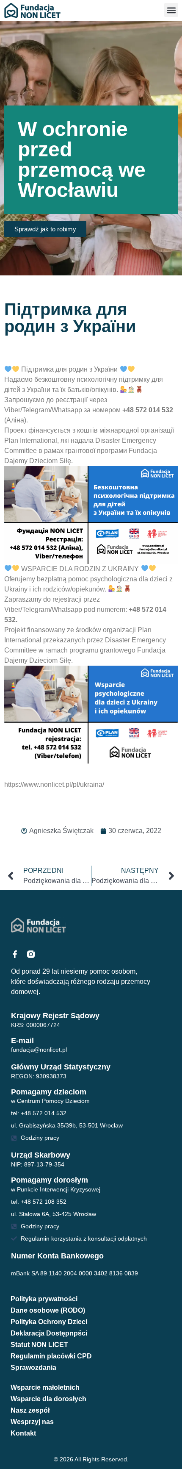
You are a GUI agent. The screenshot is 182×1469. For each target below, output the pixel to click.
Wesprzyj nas (32, 1421)
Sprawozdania (33, 1367)
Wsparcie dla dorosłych (48, 1398)
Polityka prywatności (44, 1298)
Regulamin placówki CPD (51, 1356)
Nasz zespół (30, 1410)
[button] (171, 10)
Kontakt (23, 1433)
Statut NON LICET (39, 1344)
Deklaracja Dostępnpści (49, 1333)
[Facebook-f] (15, 954)
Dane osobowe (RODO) (48, 1310)
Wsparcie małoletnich (45, 1387)
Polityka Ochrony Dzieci (49, 1321)
